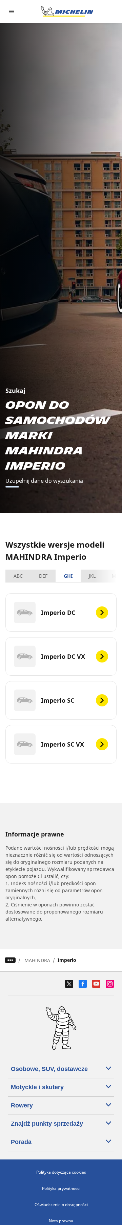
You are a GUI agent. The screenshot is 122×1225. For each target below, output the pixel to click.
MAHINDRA (37, 960)
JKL (92, 576)
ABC (18, 576)
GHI (68, 576)
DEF (43, 576)
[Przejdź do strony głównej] (67, 11)
